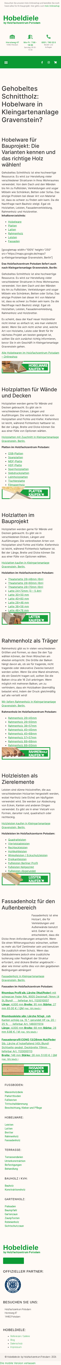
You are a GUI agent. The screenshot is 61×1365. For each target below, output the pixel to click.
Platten (12, 225)
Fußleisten (11, 1100)
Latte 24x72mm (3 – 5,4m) (24, 590)
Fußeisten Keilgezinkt (21, 867)
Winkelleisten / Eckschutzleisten (27, 855)
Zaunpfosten (12, 1218)
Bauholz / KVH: (16, 1178)
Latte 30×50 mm (18, 594)
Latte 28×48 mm (18, 602)
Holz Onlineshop (52, 6)
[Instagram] (48, 62)
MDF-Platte (15, 461)
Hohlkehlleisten (17, 851)
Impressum (16, 1347)
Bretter (9, 1132)
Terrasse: (13, 1150)
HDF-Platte (15, 465)
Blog (12, 1340)
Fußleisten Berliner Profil (23, 863)
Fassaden (14, 241)
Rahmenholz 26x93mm (22, 721)
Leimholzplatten (18, 476)
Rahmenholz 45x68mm (22, 733)
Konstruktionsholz (15, 1189)
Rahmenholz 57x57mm (22, 737)
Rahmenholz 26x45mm (22, 718)
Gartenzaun (11, 1214)
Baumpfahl (11, 1210)
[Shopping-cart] (55, 62)
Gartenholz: (15, 1199)
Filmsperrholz (16, 484)
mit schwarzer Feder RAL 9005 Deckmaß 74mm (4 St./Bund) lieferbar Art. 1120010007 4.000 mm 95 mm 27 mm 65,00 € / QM (30, 1000)
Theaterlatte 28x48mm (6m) (25, 579)
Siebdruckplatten (18, 473)
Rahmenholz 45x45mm (22, 729)
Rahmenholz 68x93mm (22, 745)
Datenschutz (16, 1343)
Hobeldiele (21, 18)
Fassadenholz (12, 1140)
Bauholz (9, 1185)
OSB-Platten (15, 453)
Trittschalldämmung (16, 1103)
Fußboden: (14, 1085)
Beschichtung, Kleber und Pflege (23, 1107)
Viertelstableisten (19, 843)
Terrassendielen (14, 1157)
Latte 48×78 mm (18, 610)
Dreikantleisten (17, 859)
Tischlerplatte (16, 480)
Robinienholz (12, 1222)
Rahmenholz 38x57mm (22, 725)
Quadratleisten (17, 839)
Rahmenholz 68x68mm (22, 741)
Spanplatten (15, 457)
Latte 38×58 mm (18, 606)
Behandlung (11, 1168)
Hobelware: (14, 1117)
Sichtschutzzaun (14, 1225)
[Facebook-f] (42, 62)
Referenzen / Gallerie (20, 1336)
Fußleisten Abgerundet (22, 871)
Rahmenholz (15, 233)
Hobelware (14, 221)
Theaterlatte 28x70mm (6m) (25, 587)
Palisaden (10, 1206)
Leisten (12, 237)
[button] (6, 62)
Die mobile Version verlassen (17, 1363)
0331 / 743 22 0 (48, 42)
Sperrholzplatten (18, 469)
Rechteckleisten (17, 847)
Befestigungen (13, 1164)
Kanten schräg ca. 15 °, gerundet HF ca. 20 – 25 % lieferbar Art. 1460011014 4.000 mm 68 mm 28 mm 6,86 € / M (29, 1023)
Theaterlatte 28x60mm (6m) (25, 583)
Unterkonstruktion (15, 1161)
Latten (12, 229)
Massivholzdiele (14, 1092)
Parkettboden (13, 1096)
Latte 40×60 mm (18, 598)
